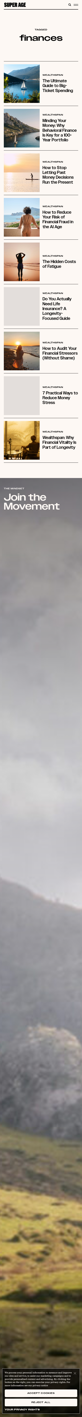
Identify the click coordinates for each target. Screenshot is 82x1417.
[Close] (75, 1373)
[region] (41, 1391)
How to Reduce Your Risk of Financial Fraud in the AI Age (58, 219)
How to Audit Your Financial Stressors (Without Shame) (60, 353)
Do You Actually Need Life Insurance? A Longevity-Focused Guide (57, 308)
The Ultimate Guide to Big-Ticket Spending (58, 85)
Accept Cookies (41, 1393)
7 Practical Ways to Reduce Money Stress (60, 398)
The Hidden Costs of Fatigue (59, 264)
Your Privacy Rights (22, 1410)
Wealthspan (53, 75)
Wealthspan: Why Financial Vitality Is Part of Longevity (59, 442)
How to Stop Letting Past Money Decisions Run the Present (58, 175)
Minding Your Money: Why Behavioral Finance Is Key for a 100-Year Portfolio (60, 130)
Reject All (41, 1402)
